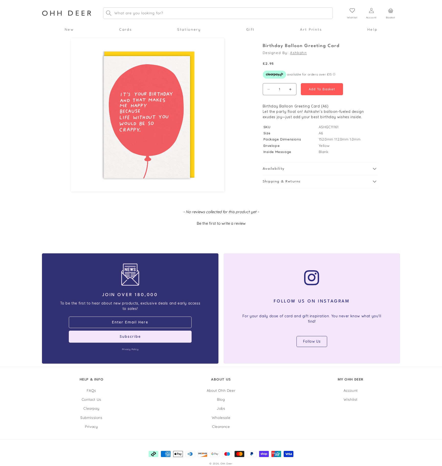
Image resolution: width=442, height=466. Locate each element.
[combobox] (218, 13)
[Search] (108, 13)
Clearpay (91, 408)
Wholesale (221, 417)
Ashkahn (298, 52)
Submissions (91, 417)
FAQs (91, 390)
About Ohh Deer (221, 390)
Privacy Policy (130, 349)
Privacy (91, 426)
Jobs (221, 408)
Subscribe (130, 336)
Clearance (221, 426)
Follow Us (312, 341)
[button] (69, 29)
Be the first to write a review (221, 223)
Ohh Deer (226, 463)
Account (351, 390)
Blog (221, 399)
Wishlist (351, 399)
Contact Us (91, 399)
